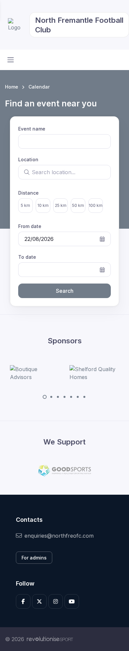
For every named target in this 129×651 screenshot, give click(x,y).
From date (29, 226)
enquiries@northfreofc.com (59, 535)
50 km (78, 205)
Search (64, 290)
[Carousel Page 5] (71, 397)
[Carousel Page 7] (84, 397)
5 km (25, 205)
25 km (60, 205)
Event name (31, 129)
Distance (28, 193)
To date (27, 257)
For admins (34, 557)
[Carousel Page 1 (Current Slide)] (45, 397)
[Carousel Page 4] (64, 397)
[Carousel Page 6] (78, 397)
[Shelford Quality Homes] (94, 373)
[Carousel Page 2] (51, 397)
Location (28, 159)
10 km (43, 205)
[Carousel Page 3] (58, 397)
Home (11, 87)
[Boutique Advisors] (35, 373)
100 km (96, 205)
